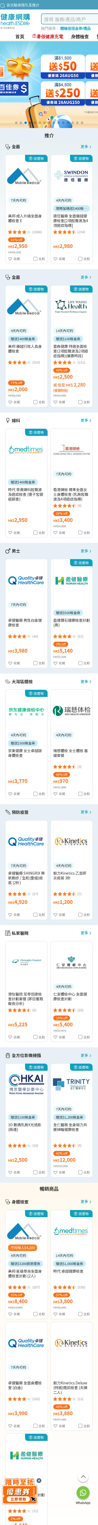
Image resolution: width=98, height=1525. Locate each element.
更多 (84, 146)
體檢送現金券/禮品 (75, 28)
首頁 (19, 36)
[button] (16, 122)
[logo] (15, 29)
